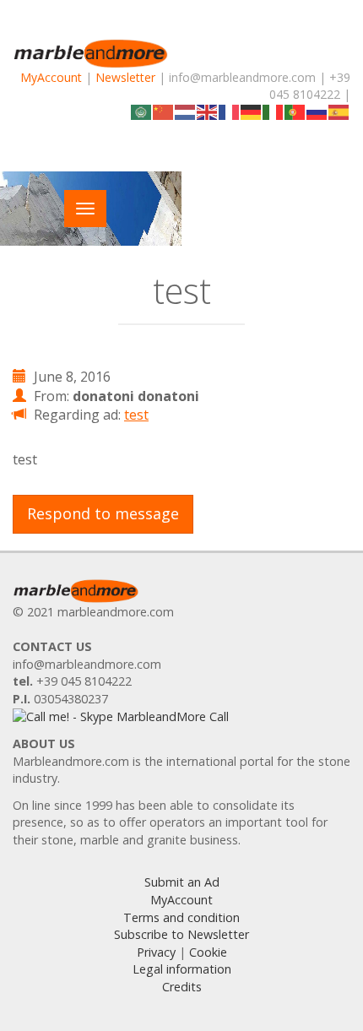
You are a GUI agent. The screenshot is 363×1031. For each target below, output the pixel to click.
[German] (252, 111)
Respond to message (103, 513)
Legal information (182, 969)
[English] (208, 111)
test (136, 414)
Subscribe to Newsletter (181, 934)
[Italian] (273, 111)
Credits (182, 987)
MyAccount (51, 77)
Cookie (208, 952)
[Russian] (317, 111)
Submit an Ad (181, 882)
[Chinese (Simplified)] (164, 111)
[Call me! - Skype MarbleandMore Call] (121, 716)
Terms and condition (181, 917)
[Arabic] (142, 111)
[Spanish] (339, 111)
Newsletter (125, 77)
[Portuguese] (295, 111)
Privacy (156, 952)
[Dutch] (186, 111)
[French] (230, 111)
